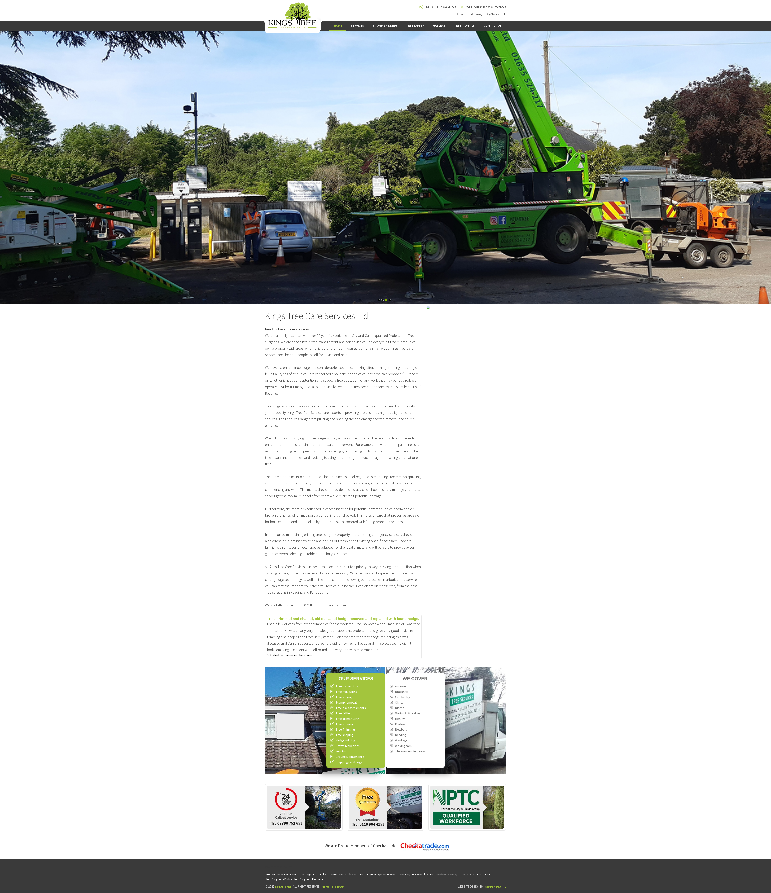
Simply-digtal (495, 886)
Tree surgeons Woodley (413, 874)
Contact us (493, 25)
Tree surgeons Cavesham (281, 874)
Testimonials (464, 25)
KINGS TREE (283, 886)
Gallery (439, 25)
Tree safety (415, 25)
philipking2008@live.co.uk (487, 14)
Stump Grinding (385, 25)
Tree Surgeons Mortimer (308, 879)
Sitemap (338, 886)
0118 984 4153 (444, 6)
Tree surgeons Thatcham (313, 874)
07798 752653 (494, 6)
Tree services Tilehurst (344, 874)
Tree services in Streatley (475, 874)
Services (357, 25)
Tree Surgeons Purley (279, 879)
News (326, 886)
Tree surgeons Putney (278, 867)
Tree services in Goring (444, 874)
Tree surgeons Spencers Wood (378, 874)
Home (338, 25)
